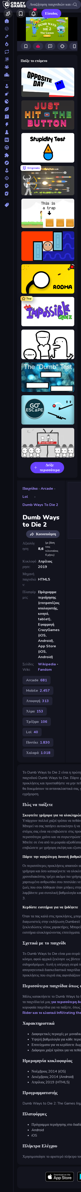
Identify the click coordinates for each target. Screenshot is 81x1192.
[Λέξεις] (6, 140)
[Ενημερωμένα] (6, 51)
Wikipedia (47, 664)
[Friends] (8, 13)
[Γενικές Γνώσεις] (6, 117)
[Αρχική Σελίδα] (6, 21)
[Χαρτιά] (6, 193)
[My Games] (20, 13)
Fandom (45, 669)
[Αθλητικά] (6, 109)
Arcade (47, 488)
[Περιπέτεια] (6, 163)
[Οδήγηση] (6, 147)
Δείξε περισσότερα (50, 468)
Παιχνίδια (30, 488)
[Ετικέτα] (6, 205)
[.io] (6, 101)
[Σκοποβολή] (6, 178)
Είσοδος (51, 13)
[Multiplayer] (6, 67)
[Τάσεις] (6, 44)
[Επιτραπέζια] (6, 132)
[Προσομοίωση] (6, 170)
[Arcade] (6, 86)
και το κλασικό (44, 1012)
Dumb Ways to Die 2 (40, 504)
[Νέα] (6, 36)
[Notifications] (33, 13)
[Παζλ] (6, 155)
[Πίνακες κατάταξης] (6, 74)
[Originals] (6, 59)
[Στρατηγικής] (6, 186)
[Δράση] (6, 124)
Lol (25, 496)
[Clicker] (6, 94)
